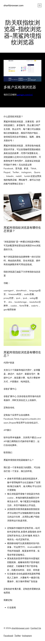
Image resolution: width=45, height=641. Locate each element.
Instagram (27, 635)
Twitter (17, 635)
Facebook (8, 635)
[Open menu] (39, 5)
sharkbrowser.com (13, 5)
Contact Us (35, 628)
